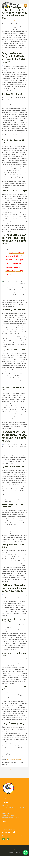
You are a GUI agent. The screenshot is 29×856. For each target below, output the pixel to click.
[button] (25, 852)
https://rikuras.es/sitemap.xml (13, 759)
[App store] (3, 839)
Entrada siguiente (14, 772)
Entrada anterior (14, 769)
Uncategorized (6, 21)
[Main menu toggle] (25, 5)
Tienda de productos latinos (9, 829)
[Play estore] (8, 839)
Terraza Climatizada (7, 827)
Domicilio (4, 825)
